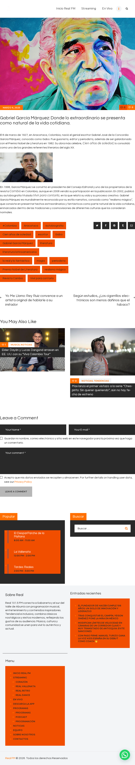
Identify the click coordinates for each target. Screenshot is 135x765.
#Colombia (10, 225)
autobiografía (54, 225)
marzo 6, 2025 (11, 107)
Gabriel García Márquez (18, 243)
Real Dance (23, 695)
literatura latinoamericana (20, 252)
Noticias (26, 344)
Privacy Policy (23, 481)
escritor (43, 234)
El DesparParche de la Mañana (29, 535)
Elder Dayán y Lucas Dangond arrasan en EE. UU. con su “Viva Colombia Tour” (30, 352)
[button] (125, 755)
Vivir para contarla (42, 278)
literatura (46, 243)
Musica (15, 344)
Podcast (21, 717)
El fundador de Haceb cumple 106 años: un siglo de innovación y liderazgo (99, 608)
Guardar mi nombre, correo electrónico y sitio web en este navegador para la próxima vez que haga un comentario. (68, 440)
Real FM (10, 758)
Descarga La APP (23, 704)
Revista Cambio (13, 278)
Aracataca (31, 225)
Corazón (22, 682)
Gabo (59, 234)
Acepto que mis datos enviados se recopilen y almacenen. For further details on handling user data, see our (68, 479)
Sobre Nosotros (24, 734)
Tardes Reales (24, 567)
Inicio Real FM (22, 673)
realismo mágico (55, 269)
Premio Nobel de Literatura (20, 269)
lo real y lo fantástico (16, 260)
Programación (25, 721)
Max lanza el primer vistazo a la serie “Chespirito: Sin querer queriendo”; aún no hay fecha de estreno (102, 390)
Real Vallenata (26, 686)
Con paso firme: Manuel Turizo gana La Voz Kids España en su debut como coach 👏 (101, 638)
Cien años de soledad (17, 234)
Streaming (20, 677)
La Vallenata (22, 551)
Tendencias (101, 381)
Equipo (17, 730)
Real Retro (23, 690)
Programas (20, 708)
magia (41, 260)
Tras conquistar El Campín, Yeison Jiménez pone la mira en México (100, 617)
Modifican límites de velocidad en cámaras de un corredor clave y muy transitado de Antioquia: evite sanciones (101, 627)
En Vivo (18, 699)
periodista (58, 260)
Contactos (20, 739)
